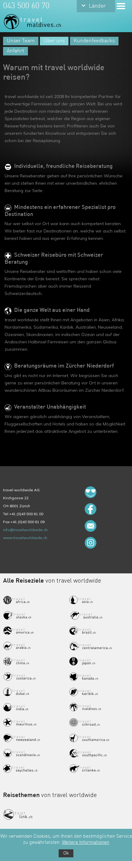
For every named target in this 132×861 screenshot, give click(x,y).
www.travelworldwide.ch (25, 537)
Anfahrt (15, 51)
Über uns (54, 40)
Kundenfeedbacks (94, 40)
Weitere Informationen (85, 842)
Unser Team (21, 40)
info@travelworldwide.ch (25, 529)
